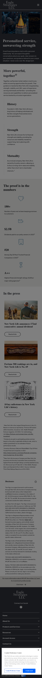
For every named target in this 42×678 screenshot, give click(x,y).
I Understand (29, 670)
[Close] (38, 650)
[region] (22, 661)
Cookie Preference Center (13, 670)
